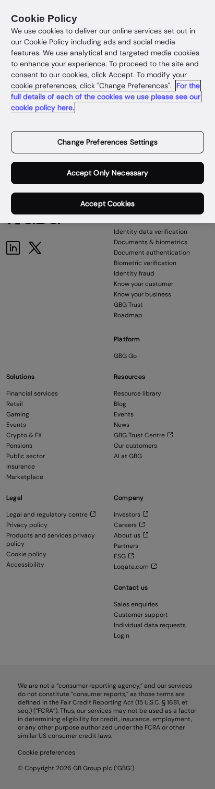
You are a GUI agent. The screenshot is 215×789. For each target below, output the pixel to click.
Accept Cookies (107, 203)
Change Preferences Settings (107, 142)
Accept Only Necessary (108, 172)
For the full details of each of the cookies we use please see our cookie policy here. (105, 96)
